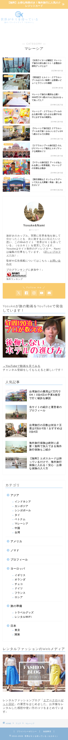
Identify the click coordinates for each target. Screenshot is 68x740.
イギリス (20, 575)
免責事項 (47, 731)
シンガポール (23, 510)
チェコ (19, 584)
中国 (17, 528)
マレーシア (21, 523)
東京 (17, 630)
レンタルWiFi (23, 617)
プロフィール (19, 559)
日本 (13, 625)
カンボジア (21, 506)
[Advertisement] (53, 22)
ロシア (19, 597)
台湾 (17, 532)
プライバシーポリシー (27, 731)
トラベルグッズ (24, 612)
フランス (20, 593)
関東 (17, 634)
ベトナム (20, 519)
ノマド (15, 550)
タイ (17, 515)
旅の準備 (16, 605)
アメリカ (16, 541)
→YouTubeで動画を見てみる (21, 365)
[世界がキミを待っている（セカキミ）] (19, 22)
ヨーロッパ (18, 568)
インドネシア (23, 501)
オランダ (20, 579)
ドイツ (19, 588)
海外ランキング (14, 279)
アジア (15, 495)
